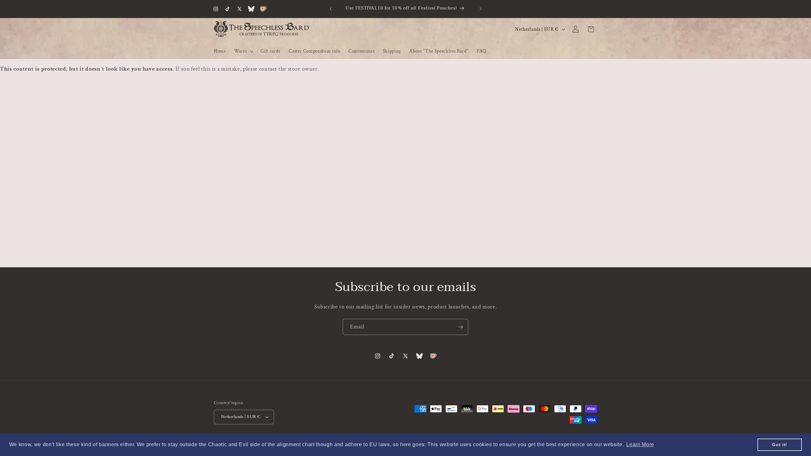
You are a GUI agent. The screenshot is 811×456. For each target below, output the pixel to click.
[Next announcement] (481, 9)
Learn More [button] (640, 444)
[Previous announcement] (331, 9)
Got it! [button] (779, 444)
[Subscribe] (460, 327)
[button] (243, 51)
